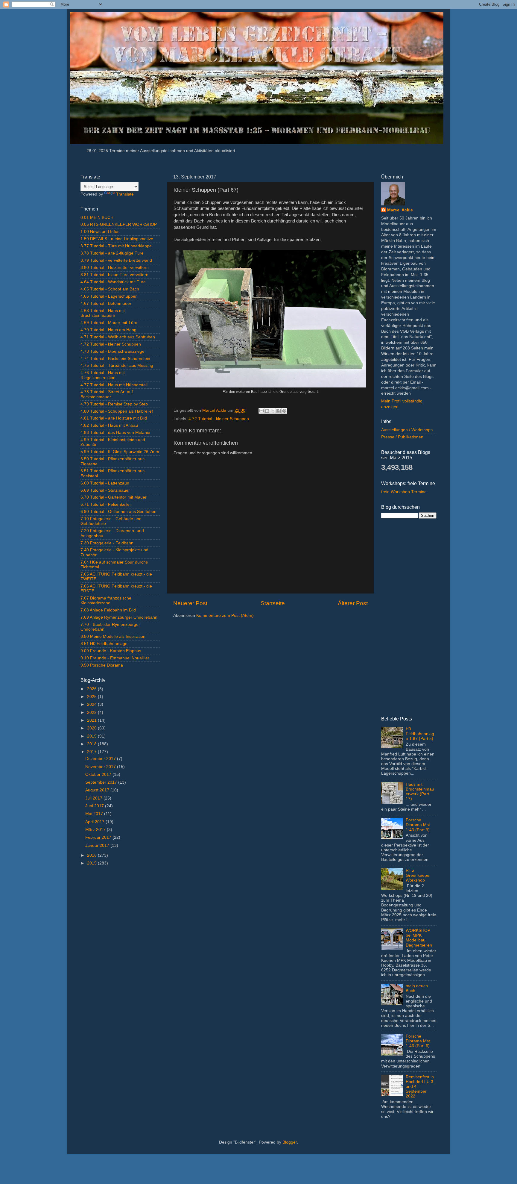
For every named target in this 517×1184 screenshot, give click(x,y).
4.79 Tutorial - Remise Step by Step (114, 404)
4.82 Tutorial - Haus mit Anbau (109, 425)
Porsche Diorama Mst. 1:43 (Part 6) (418, 1041)
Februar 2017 (98, 837)
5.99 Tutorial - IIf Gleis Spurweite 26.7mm (119, 451)
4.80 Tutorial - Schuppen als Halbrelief (116, 411)
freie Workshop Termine (404, 492)
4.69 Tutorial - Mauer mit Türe (108, 322)
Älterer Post (353, 603)
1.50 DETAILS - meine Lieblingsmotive (116, 239)
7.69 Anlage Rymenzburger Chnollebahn (118, 617)
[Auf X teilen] (273, 411)
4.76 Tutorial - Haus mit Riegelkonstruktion (102, 375)
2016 (92, 855)
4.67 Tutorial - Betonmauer (105, 303)
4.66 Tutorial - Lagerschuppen (109, 296)
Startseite (273, 603)
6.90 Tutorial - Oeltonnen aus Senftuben (118, 511)
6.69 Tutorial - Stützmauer (105, 490)
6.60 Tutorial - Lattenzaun (104, 483)
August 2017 (97, 790)
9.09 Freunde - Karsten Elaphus (110, 651)
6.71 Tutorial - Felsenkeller (105, 504)
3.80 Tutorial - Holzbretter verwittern (114, 267)
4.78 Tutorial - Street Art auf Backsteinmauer (106, 394)
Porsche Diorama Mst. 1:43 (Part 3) (418, 825)
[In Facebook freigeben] (279, 411)
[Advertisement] (120, 966)
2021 (92, 720)
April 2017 (95, 822)
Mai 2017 (94, 813)
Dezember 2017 (101, 758)
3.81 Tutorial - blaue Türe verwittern (114, 274)
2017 (92, 752)
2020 (92, 728)
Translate (125, 194)
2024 (92, 704)
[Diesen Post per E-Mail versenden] (261, 411)
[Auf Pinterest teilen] (284, 411)
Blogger (289, 1142)
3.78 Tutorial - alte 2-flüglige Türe (112, 253)
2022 (92, 712)
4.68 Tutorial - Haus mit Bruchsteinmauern (102, 313)
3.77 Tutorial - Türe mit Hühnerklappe (116, 246)
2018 (92, 744)
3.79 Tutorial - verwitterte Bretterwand (116, 260)
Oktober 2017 (98, 774)
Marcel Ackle (400, 210)
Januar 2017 (97, 845)
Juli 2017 (94, 798)
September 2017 (101, 782)
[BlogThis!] (267, 411)
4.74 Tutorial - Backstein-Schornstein (115, 358)
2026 (92, 689)
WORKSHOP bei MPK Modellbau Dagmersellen (419, 937)
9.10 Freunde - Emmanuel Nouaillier (114, 658)
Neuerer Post (190, 603)
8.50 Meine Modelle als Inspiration (112, 636)
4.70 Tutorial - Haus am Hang (108, 330)
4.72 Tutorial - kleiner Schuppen (218, 419)
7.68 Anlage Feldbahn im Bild (108, 610)
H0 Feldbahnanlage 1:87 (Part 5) (420, 734)
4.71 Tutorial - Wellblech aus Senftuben (117, 337)
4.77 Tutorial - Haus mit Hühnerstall (114, 385)
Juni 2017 (95, 806)
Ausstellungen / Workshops (407, 430)
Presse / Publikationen (402, 437)
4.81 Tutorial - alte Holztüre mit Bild (113, 418)
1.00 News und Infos (99, 231)
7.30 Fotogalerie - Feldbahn (106, 543)
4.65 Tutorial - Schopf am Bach (109, 289)
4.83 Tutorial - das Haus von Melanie (115, 432)
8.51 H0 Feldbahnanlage (103, 643)
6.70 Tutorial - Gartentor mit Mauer (113, 497)
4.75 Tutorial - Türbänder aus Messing (116, 365)
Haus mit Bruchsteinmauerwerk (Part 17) (420, 791)
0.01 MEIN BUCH (96, 217)
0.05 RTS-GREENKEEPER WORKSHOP (118, 224)
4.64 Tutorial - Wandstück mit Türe (113, 282)
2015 (92, 863)
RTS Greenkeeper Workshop (418, 875)
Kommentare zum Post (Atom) (225, 615)
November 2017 (101, 766)
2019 (92, 736)
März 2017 (96, 829)
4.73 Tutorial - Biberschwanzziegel (112, 351)
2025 (92, 696)
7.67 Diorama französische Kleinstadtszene (105, 600)
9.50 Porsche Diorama (101, 665)
